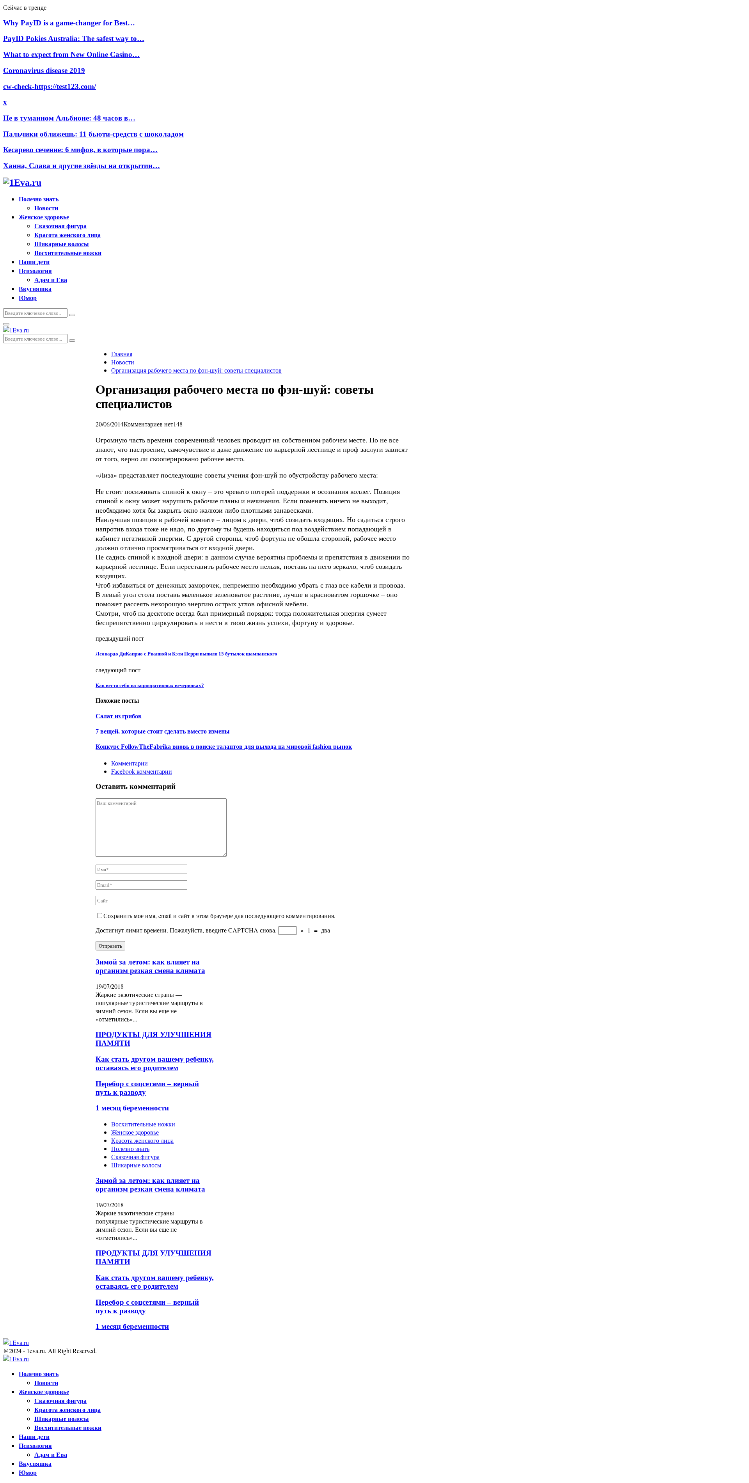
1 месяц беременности (132, 1108)
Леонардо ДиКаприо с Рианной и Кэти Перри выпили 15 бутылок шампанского (186, 654)
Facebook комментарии (141, 771)
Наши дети (34, 261)
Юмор (28, 297)
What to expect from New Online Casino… (71, 54)
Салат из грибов (119, 716)
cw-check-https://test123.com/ (49, 86)
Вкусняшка (35, 288)
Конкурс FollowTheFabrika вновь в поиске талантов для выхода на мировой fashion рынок (224, 746)
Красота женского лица (67, 234)
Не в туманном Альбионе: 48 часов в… (69, 118)
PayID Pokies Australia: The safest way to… (73, 38)
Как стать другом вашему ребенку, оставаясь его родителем (155, 1063)
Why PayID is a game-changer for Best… (69, 23)
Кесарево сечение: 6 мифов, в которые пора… (80, 150)
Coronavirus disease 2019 (44, 70)
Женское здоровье (44, 216)
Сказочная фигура (60, 225)
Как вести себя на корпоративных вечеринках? (150, 685)
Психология (35, 270)
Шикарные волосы (61, 243)
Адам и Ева (50, 279)
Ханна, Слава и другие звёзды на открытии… (81, 166)
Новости (46, 207)
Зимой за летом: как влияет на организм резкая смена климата (150, 966)
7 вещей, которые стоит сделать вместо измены (163, 731)
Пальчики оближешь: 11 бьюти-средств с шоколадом (93, 134)
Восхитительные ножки (67, 252)
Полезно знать (39, 198)
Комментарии (129, 763)
